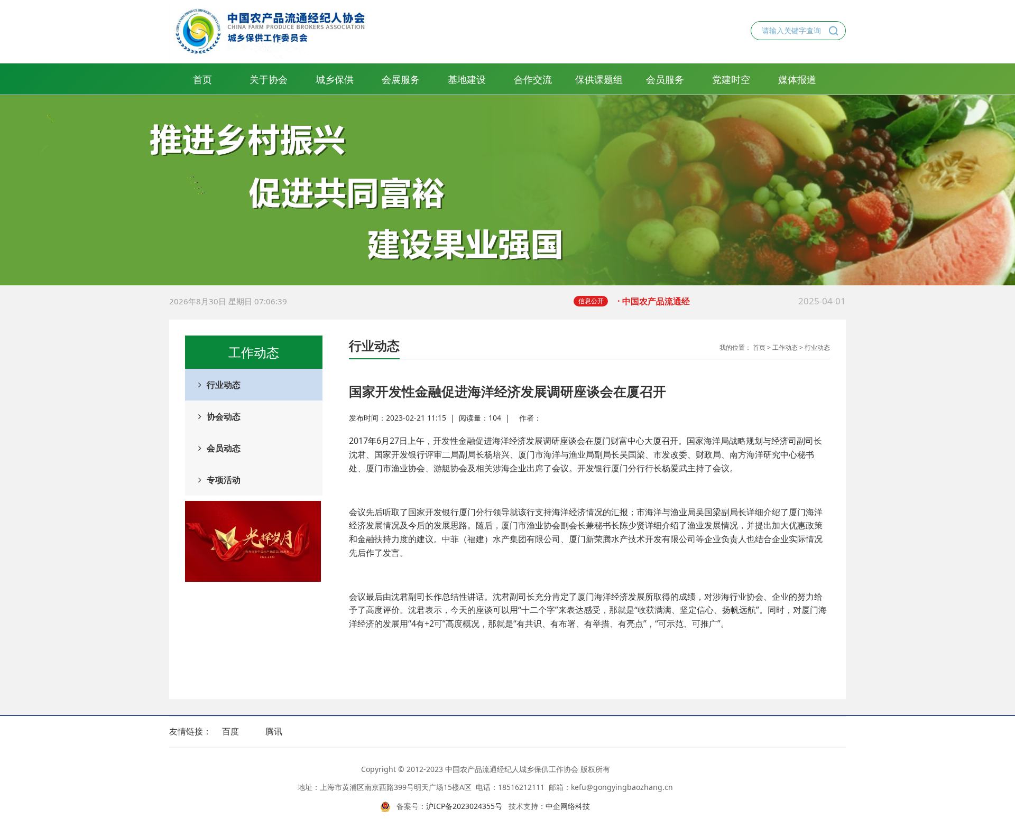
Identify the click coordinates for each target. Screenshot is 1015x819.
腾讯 (273, 731)
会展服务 (401, 79)
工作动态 (785, 347)
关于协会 (269, 79)
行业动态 (224, 384)
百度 (230, 731)
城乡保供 (335, 79)
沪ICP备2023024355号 (464, 806)
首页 (202, 79)
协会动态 (224, 416)
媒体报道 (797, 79)
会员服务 (665, 79)
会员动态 (224, 448)
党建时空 (731, 79)
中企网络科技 (568, 806)
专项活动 (224, 480)
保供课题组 (599, 79)
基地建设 (467, 79)
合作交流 (533, 79)
